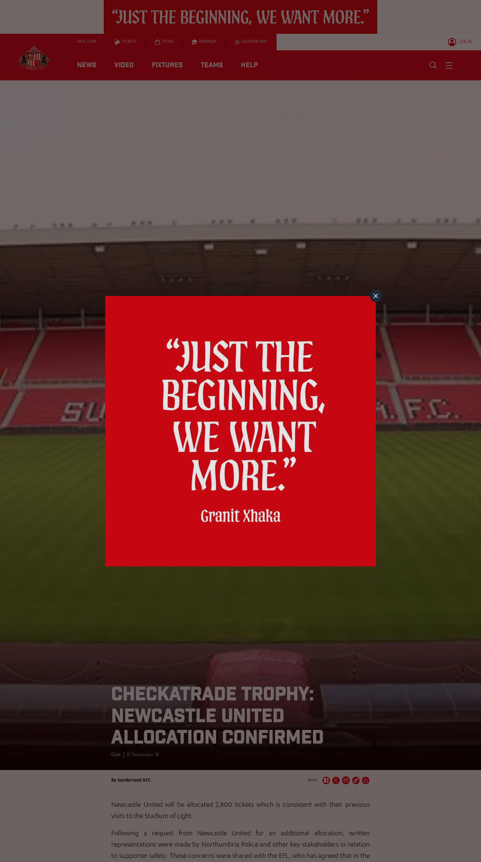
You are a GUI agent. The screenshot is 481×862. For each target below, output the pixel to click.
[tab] (376, 296)
